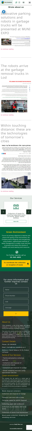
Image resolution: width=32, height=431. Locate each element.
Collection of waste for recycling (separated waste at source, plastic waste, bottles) (16, 216)
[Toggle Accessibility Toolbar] (4, 12)
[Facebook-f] (19, 2)
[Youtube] (23, 2)
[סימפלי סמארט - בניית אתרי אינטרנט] (16, 424)
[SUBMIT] (16, 313)
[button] (29, 2)
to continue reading (7, 49)
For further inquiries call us (16, 255)
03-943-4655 (15, 257)
